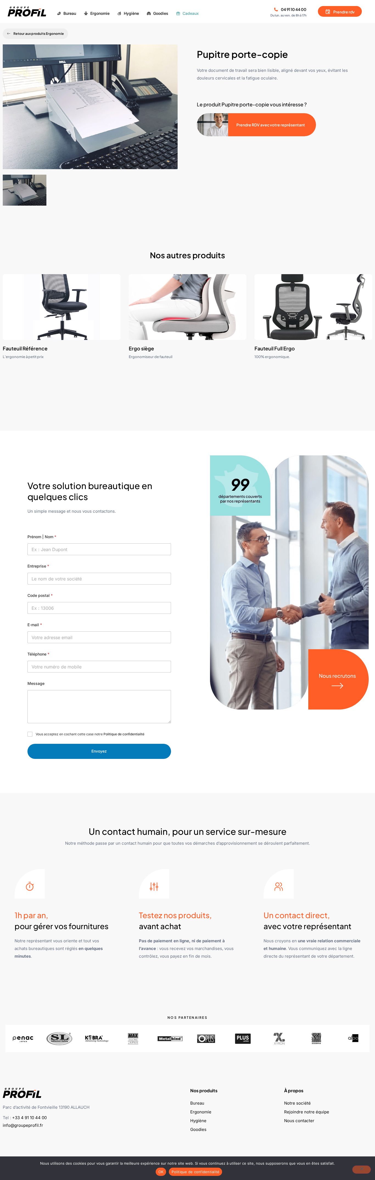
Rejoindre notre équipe (306, 1111)
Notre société (297, 1103)
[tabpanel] (90, 109)
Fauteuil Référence (25, 348)
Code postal (40, 595)
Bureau (197, 1103)
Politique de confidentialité (123, 734)
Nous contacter (299, 1120)
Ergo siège (141, 348)
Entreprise (38, 566)
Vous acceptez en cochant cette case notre (90, 734)
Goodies (198, 1129)
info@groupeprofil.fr (23, 1125)
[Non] (361, 1169)
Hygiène (198, 1120)
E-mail (34, 624)
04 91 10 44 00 (293, 9)
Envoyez (99, 751)
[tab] (24, 190)
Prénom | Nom (41, 536)
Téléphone (38, 654)
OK (161, 1172)
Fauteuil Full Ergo (274, 348)
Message (35, 683)
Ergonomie (200, 1111)
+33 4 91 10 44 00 (29, 1117)
